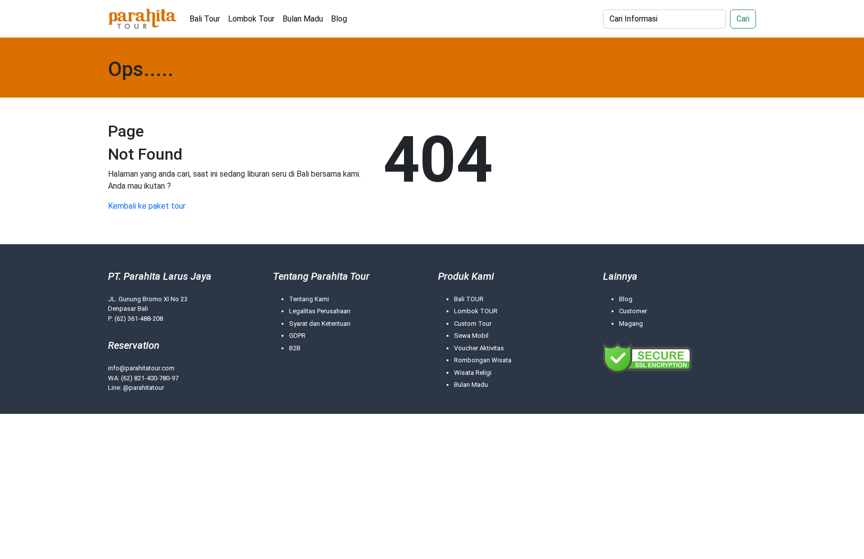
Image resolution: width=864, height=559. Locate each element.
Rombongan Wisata (483, 360)
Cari (743, 19)
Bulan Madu (302, 19)
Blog (339, 19)
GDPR (297, 335)
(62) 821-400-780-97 (149, 378)
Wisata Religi (473, 372)
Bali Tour (205, 19)
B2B (294, 348)
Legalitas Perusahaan (319, 311)
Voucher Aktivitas (479, 348)
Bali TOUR (469, 299)
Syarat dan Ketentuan (319, 323)
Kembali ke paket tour (147, 206)
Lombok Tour (251, 19)
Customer (633, 311)
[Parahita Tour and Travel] (143, 19)
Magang (631, 323)
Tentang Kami (309, 299)
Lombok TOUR (476, 311)
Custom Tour (473, 323)
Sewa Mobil (471, 335)
